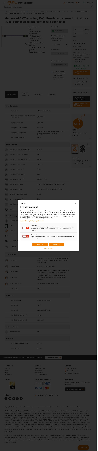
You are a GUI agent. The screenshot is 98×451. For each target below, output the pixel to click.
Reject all (40, 244)
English (22, 203)
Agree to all (56, 244)
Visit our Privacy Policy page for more (31, 221)
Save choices (48, 248)
